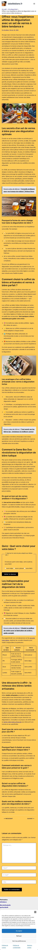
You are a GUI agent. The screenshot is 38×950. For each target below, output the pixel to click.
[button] (35, 912)
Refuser (19, 936)
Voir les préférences (19, 941)
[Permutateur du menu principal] (34, 4)
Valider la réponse (10, 574)
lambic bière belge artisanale (12, 722)
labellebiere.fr (15, 3)
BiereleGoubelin (5, 905)
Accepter (19, 931)
